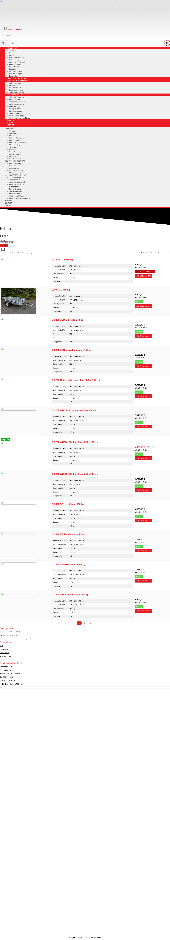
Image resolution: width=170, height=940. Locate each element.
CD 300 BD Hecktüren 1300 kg (68, 504)
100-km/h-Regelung (16, 97)
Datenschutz (4, 653)
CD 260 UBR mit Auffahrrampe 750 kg (71, 350)
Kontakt (8, 203)
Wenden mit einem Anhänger (20, 118)
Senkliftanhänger (15, 74)
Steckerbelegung (15, 111)
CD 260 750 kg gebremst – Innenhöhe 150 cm (76, 380)
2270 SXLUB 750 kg (62, 259)
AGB (1, 646)
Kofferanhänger (15, 60)
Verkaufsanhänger (16, 71)
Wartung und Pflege (16, 116)
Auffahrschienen (15, 83)
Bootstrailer (13, 156)
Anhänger (11, 48)
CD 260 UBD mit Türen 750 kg (67, 320)
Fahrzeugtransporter (16, 57)
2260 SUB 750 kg (61, 290)
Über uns (8, 201)
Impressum (4, 649)
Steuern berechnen (16, 113)
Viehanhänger (14, 67)
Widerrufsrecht (5, 656)
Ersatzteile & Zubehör (17, 81)
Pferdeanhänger (15, 64)
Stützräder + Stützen (16, 173)
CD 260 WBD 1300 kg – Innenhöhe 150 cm (74, 410)
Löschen (4, 245)
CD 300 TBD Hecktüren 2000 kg (68, 564)
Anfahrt (10, 125)
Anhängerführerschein (17, 102)
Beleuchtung (13, 85)
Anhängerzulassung (16, 104)
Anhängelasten (14, 99)
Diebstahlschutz (15, 88)
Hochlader (13, 53)
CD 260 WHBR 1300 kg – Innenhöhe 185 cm (75, 474)
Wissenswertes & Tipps (17, 95)
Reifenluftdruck (14, 106)
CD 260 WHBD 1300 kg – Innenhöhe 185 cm (75, 442)
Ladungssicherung (16, 90)
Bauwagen (13, 69)
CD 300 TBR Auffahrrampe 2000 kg (70, 594)
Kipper (11, 55)
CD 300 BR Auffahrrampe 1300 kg (69, 534)
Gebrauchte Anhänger (14, 159)
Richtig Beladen (15, 109)
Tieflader (12, 50)
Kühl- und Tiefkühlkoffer (18, 62)
